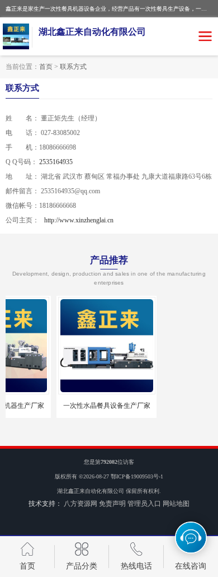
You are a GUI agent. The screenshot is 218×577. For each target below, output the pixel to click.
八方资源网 (80, 504)
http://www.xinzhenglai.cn (78, 220)
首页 (46, 67)
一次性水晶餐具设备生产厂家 (71, 406)
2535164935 (56, 162)
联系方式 (73, 67)
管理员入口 (144, 504)
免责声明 (112, 504)
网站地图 (176, 504)
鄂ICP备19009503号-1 (137, 476)
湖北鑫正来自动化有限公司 (90, 491)
